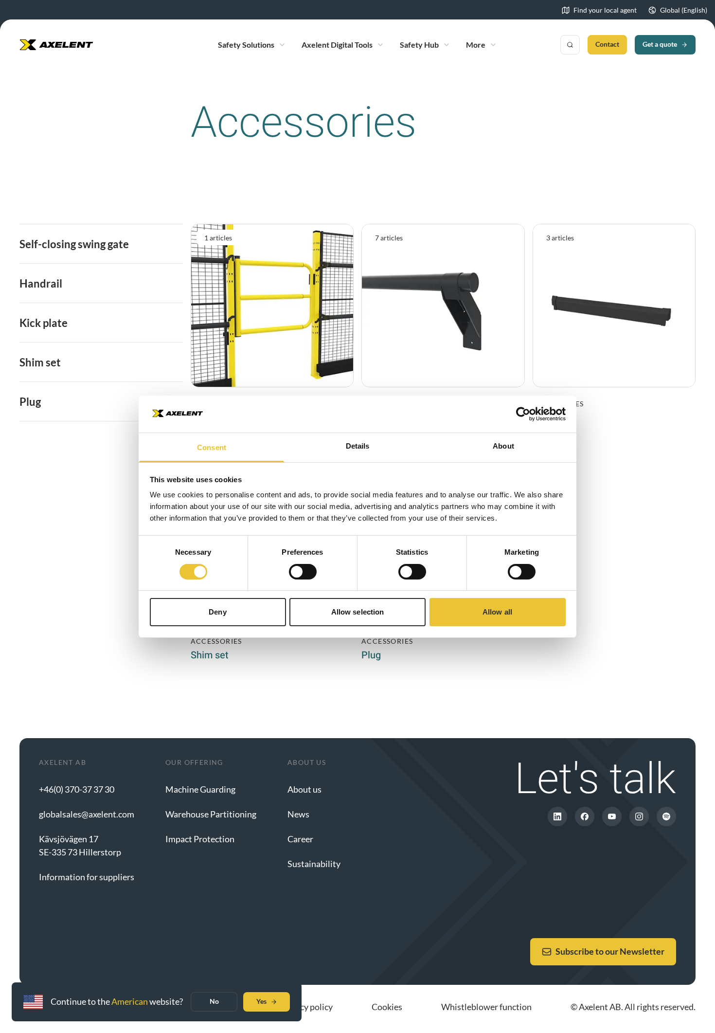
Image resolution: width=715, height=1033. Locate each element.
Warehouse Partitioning (210, 814)
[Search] (570, 44)
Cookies (387, 1006)
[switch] (303, 572)
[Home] (56, 45)
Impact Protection (199, 839)
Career (300, 839)
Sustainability (313, 863)
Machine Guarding (200, 789)
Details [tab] (358, 446)
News (298, 814)
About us (304, 789)
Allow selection (357, 612)
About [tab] (503, 446)
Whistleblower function (486, 1006)
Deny (217, 612)
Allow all (497, 612)
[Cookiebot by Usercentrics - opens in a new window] (523, 414)
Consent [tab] (211, 447)
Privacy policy (306, 1006)
